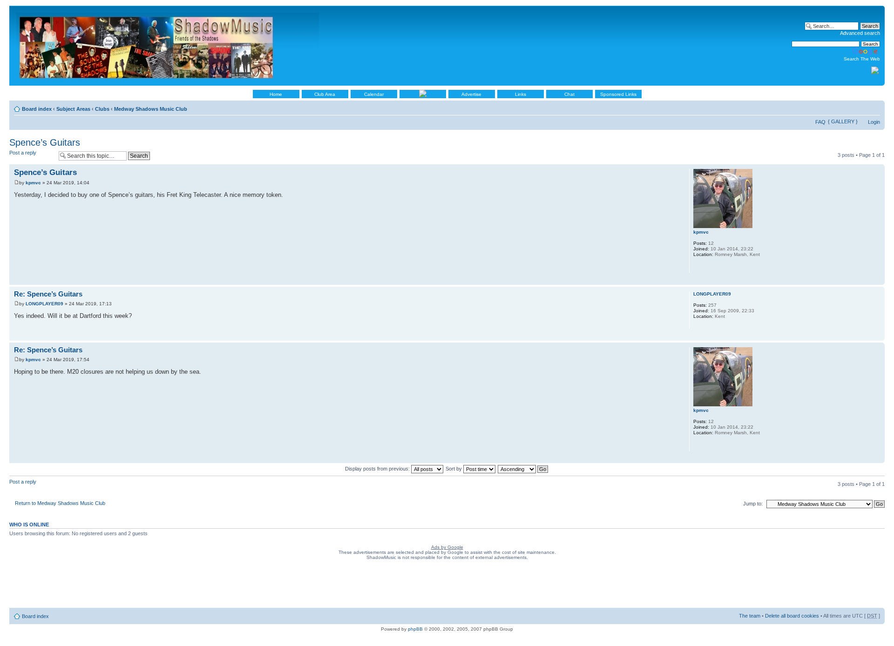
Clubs (102, 109)
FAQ (820, 122)
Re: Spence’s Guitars (48, 294)
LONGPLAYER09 (44, 303)
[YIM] (698, 266)
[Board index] (168, 45)
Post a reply (22, 152)
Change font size (873, 107)
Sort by (454, 468)
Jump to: (753, 503)
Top (877, 280)
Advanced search (860, 33)
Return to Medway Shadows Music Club (60, 503)
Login (874, 122)
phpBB (415, 629)
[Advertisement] (447, 586)
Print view (859, 107)
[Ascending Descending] (523, 468)
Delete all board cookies (792, 616)
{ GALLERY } (843, 121)
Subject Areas (73, 109)
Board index (37, 109)
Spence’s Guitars (44, 142)
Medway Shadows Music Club (150, 109)
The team (749, 616)
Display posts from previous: (378, 468)
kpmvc (33, 182)
